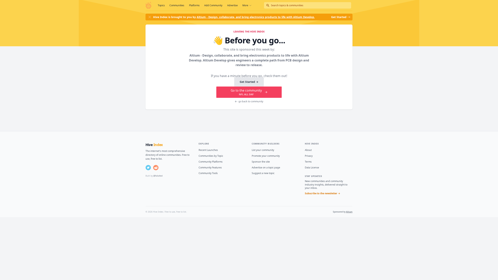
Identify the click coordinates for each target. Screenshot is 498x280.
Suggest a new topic (263, 173)
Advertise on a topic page (266, 167)
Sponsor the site (261, 161)
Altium (349, 211)
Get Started (338, 17)
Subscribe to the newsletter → (322, 193)
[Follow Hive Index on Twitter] (148, 167)
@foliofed (157, 175)
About (308, 150)
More (245, 5)
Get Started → (249, 82)
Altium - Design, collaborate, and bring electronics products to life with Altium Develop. (256, 17)
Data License (312, 167)
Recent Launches (208, 150)
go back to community (250, 101)
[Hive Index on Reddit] (156, 167)
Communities (176, 5)
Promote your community (266, 156)
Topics (161, 5)
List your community (263, 150)
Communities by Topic (211, 156)
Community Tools (208, 173)
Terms (308, 161)
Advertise (232, 5)
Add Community (213, 5)
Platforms (194, 5)
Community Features (210, 167)
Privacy (309, 156)
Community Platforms (211, 161)
